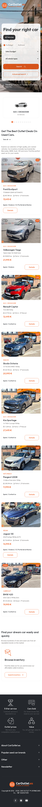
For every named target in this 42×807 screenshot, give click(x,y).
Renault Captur (10, 306)
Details (10, 210)
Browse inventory (15, 659)
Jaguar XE (8, 533)
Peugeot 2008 (10, 477)
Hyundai (25, 85)
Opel (7, 87)
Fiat (29, 85)
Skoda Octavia (10, 363)
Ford (14, 85)
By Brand (21, 45)
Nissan (19, 85)
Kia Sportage (9, 420)
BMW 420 (8, 594)
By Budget (9, 45)
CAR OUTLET (24, 791)
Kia (10, 87)
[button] (12, 121)
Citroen (34, 85)
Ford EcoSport (10, 189)
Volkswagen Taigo (12, 249)
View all (5, 139)
